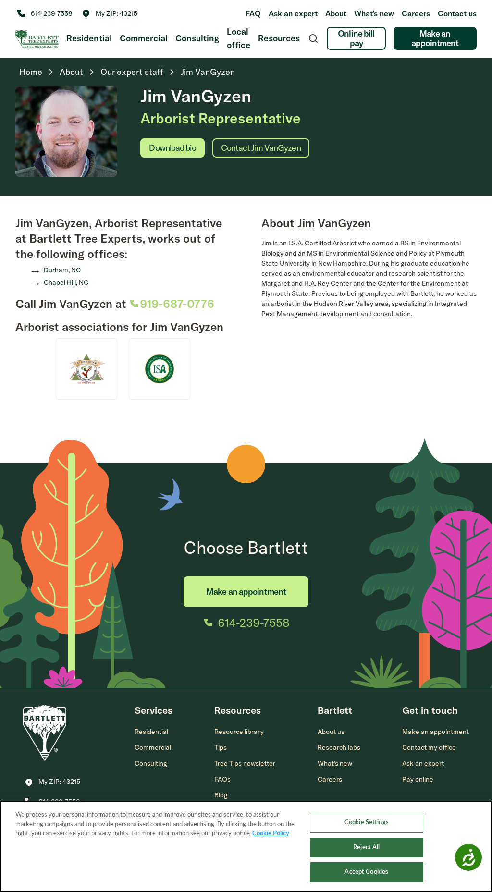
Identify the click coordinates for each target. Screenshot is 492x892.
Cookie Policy (270, 834)
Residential (89, 38)
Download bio (172, 147)
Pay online (417, 779)
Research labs (339, 747)
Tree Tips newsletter (244, 763)
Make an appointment (434, 38)
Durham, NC (62, 270)
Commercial (144, 38)
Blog (221, 795)
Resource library (239, 731)
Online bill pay (356, 38)
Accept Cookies (366, 872)
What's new (374, 13)
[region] (246, 846)
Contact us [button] (457, 13)
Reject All (366, 847)
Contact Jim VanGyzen (261, 147)
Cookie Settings (366, 822)
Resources (279, 38)
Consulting (197, 38)
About (335, 13)
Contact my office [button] (429, 747)
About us (331, 731)
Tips (220, 747)
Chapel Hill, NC (66, 282)
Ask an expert (293, 13)
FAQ (253, 13)
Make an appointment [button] (435, 731)
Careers (416, 13)
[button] (109, 13)
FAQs (222, 779)
